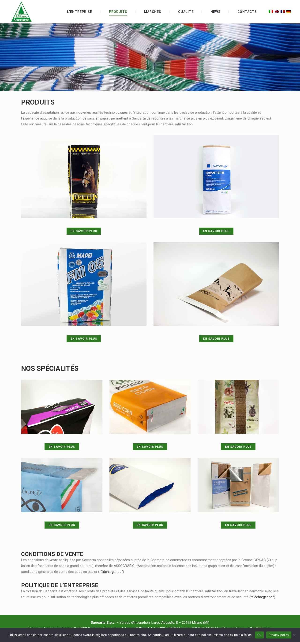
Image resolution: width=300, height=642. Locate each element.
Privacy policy (279, 635)
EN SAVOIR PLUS (84, 231)
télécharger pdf (111, 572)
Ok (259, 635)
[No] (294, 635)
